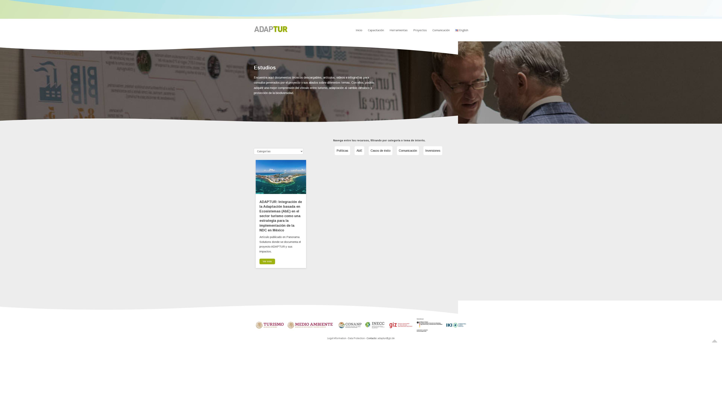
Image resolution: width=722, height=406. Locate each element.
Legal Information (336, 338)
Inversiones (432, 150)
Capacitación (376, 30)
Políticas (342, 150)
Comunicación (441, 30)
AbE (359, 150)
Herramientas (399, 30)
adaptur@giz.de (386, 338)
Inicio (359, 30)
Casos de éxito (381, 150)
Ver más (267, 261)
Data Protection (356, 338)
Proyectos (420, 30)
